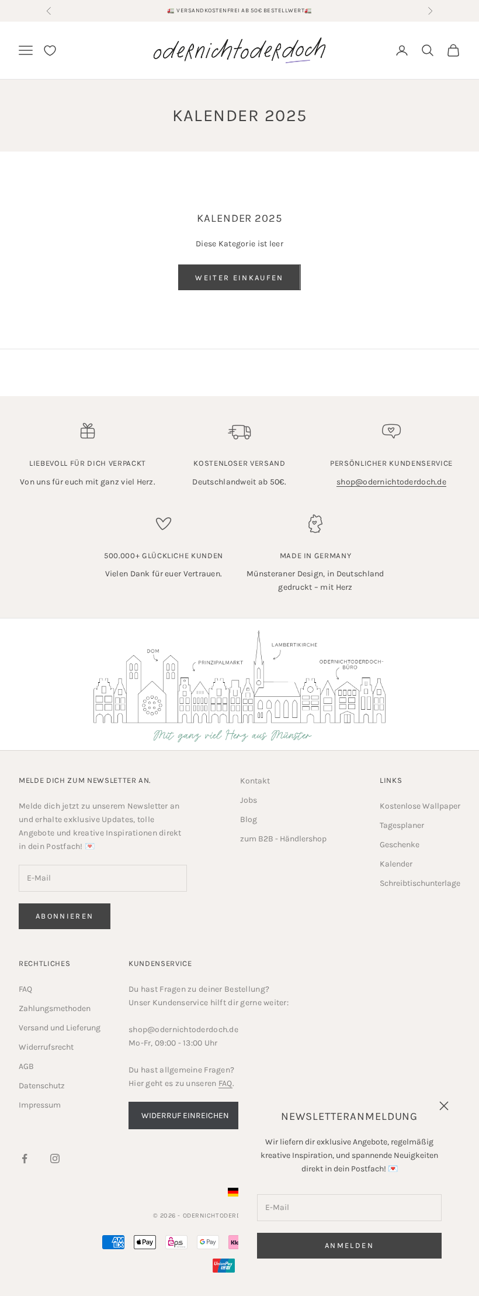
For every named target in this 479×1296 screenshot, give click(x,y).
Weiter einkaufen (239, 277)
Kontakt (255, 781)
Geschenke (399, 845)
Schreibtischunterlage (420, 883)
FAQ (25, 989)
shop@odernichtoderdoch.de (391, 482)
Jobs (248, 800)
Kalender (396, 864)
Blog (248, 819)
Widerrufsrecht (46, 1047)
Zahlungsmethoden (55, 1008)
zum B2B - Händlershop (283, 839)
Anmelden (349, 1245)
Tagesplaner (402, 825)
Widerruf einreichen (185, 1115)
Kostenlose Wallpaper (420, 806)
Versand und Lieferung (59, 1028)
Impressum (40, 1105)
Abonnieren (64, 916)
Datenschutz (42, 1086)
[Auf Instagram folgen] (55, 1158)
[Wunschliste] (49, 50)
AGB (26, 1066)
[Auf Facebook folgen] (24, 1158)
